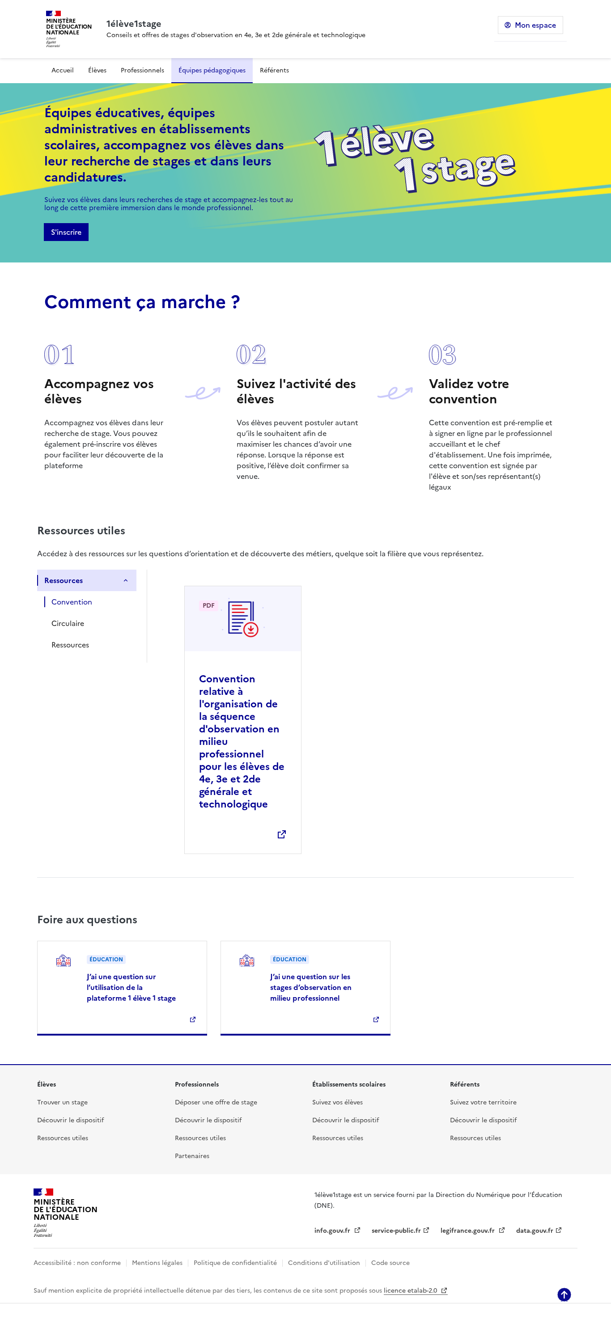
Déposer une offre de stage (216, 1102)
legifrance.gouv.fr (468, 1230)
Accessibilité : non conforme (77, 1263)
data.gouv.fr (534, 1230)
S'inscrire (66, 232)
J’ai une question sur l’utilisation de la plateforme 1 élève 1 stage (131, 987)
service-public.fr (396, 1230)
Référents (274, 70)
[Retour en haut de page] (564, 1294)
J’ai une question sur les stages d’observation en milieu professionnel (311, 987)
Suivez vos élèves (337, 1102)
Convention (71, 601)
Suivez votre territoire (483, 1102)
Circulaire (67, 623)
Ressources (63, 580)
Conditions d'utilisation (324, 1263)
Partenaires (192, 1156)
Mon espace (535, 25)
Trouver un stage (62, 1102)
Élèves (97, 70)
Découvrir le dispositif (70, 1120)
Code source (390, 1263)
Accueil (62, 70)
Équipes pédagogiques (212, 70)
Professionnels (142, 70)
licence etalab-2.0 (411, 1290)
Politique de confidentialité (235, 1263)
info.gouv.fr (333, 1230)
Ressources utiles (62, 1138)
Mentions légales (157, 1263)
